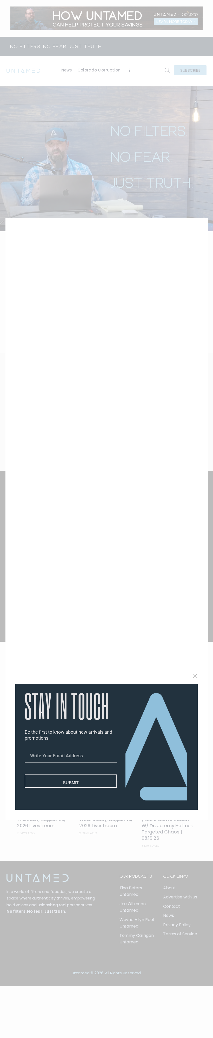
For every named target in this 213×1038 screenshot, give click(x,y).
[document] (106, 519)
